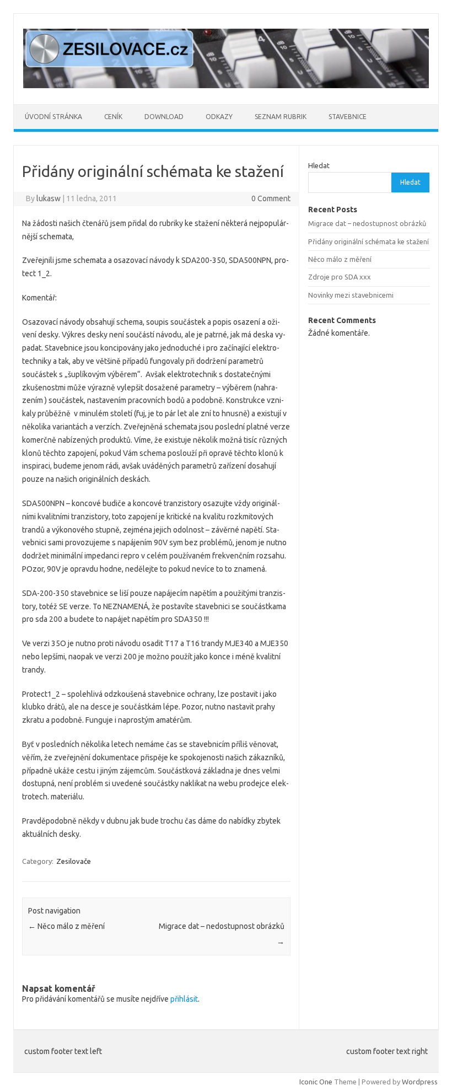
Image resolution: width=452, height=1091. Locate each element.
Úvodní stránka (53, 116)
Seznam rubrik (280, 116)
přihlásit (184, 999)
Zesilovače (73, 861)
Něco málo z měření (66, 926)
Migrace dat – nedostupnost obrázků (367, 223)
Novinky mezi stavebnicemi (351, 295)
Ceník (113, 116)
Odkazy (219, 116)
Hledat (319, 165)
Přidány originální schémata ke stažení (368, 241)
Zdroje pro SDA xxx (339, 277)
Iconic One (315, 1081)
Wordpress (420, 1081)
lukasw (48, 198)
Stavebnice (348, 116)
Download (164, 116)
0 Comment (270, 198)
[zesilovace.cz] (226, 85)
